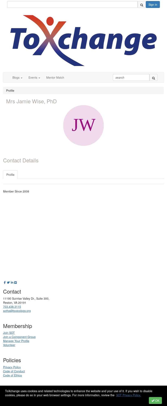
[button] (17, 77)
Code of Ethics (12, 375)
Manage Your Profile (16, 341)
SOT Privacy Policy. (128, 395)
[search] (142, 4)
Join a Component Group (19, 337)
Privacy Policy (12, 367)
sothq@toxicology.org (17, 311)
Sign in (152, 4)
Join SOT (9, 333)
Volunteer (9, 345)
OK (156, 400)
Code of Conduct (14, 371)
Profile (10, 175)
